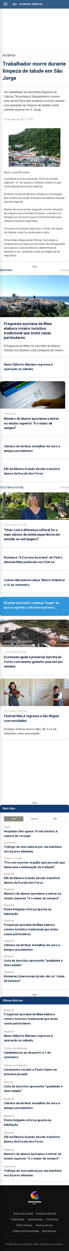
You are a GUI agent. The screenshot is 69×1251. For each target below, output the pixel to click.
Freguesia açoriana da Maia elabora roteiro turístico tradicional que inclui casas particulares (28, 331)
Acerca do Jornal (23, 1213)
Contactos (52, 1219)
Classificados (35, 1219)
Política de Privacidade (26, 1231)
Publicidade (17, 1219)
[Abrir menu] (5, 4)
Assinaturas (49, 1231)
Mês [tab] (55, 819)
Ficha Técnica (24, 1225)
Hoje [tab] (14, 819)
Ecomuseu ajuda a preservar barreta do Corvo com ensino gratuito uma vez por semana (33, 661)
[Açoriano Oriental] (34, 1204)
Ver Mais (64, 270)
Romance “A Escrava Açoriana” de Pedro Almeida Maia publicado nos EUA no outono (33, 562)
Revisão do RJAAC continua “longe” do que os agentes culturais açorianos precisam (31, 607)
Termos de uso (44, 1225)
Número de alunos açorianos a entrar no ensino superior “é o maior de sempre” (31, 423)
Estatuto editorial (46, 1213)
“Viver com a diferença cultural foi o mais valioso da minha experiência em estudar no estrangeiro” (32, 534)
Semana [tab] (34, 819)
